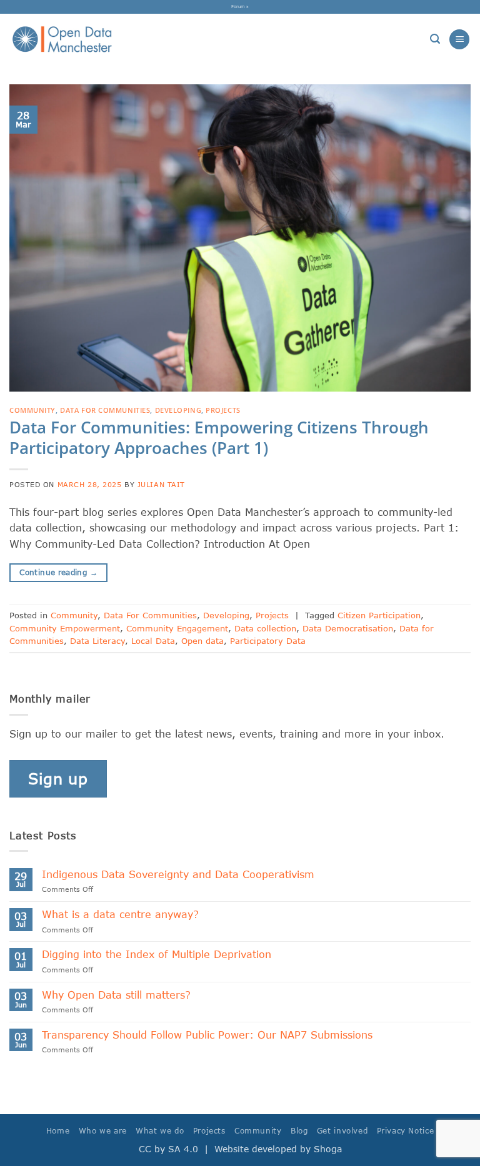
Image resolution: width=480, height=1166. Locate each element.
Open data (202, 641)
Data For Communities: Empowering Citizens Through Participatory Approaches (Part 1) (219, 438)
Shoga (328, 1149)
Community (32, 410)
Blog (299, 1130)
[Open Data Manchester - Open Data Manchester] (62, 39)
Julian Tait (161, 484)
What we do (160, 1130)
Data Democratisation (347, 628)
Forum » (240, 6)
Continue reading (58, 572)
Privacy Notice (405, 1130)
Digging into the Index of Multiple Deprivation (156, 954)
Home (57, 1130)
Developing (178, 410)
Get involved (342, 1130)
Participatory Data (268, 641)
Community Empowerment (64, 628)
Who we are (103, 1130)
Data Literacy (97, 641)
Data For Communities (105, 410)
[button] (435, 39)
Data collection (265, 628)
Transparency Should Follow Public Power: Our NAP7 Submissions (211, 1034)
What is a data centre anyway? (120, 914)
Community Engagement (177, 628)
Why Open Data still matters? (116, 994)
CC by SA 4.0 (168, 1149)
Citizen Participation (379, 615)
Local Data (153, 641)
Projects (223, 410)
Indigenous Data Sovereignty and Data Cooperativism (178, 874)
